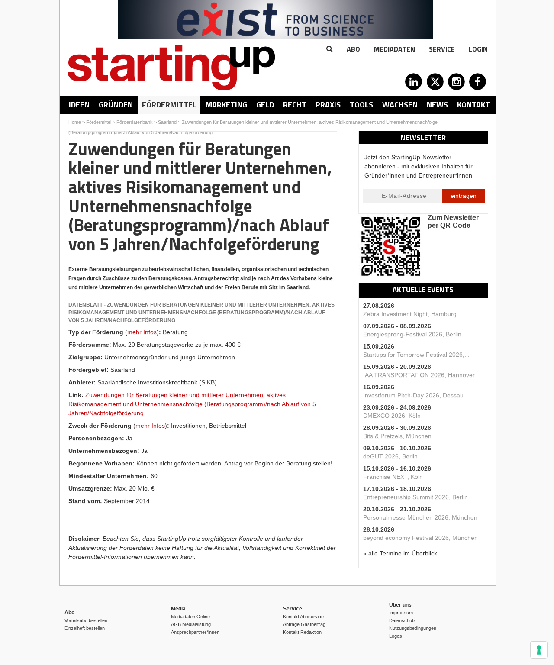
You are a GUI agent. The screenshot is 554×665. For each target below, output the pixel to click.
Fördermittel (169, 104)
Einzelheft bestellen (84, 628)
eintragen (464, 195)
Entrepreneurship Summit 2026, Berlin (415, 497)
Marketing (226, 104)
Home (74, 122)
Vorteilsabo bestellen (85, 620)
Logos (395, 636)
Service (442, 49)
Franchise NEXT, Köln (393, 476)
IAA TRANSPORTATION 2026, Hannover (419, 374)
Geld (265, 104)
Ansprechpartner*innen (195, 632)
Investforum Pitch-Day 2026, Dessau (413, 395)
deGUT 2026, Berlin (390, 456)
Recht (294, 104)
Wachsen (400, 104)
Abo (353, 49)
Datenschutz (402, 620)
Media (178, 609)
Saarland (167, 122)
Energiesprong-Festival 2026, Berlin (412, 334)
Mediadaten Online (190, 616)
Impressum (401, 612)
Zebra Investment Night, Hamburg (410, 313)
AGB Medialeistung (191, 624)
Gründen (116, 104)
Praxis (328, 104)
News (437, 104)
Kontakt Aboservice (303, 616)
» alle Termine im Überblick (400, 553)
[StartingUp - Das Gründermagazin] (171, 67)
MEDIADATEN (394, 49)
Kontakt (473, 104)
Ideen (79, 104)
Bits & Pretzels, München (397, 436)
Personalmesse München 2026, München (420, 517)
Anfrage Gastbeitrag (304, 624)
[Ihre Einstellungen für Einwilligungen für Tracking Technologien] (539, 650)
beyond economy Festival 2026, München (420, 537)
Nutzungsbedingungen (412, 628)
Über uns (400, 605)
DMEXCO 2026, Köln (392, 415)
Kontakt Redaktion (302, 632)
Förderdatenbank (134, 122)
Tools (361, 104)
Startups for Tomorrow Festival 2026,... (416, 354)
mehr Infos (142, 332)
